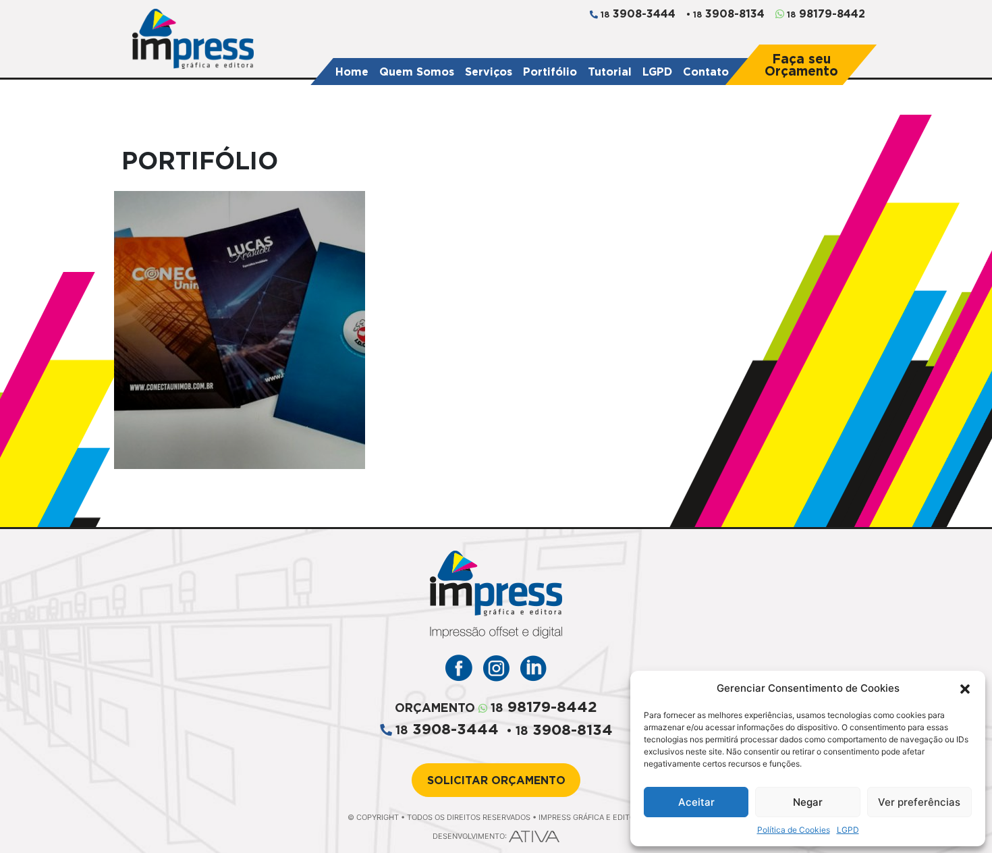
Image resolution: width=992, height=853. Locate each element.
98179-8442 (824, 13)
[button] (965, 688)
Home (351, 71)
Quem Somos (416, 71)
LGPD (848, 830)
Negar (808, 802)
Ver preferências (919, 802)
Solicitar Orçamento (496, 780)
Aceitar (696, 802)
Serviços (488, 71)
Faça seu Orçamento (801, 65)
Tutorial (610, 71)
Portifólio (550, 71)
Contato (706, 71)
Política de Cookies (793, 830)
